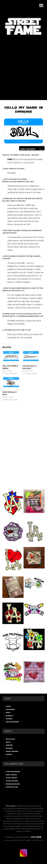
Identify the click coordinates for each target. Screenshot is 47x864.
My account (10, 739)
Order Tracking (12, 751)
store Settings (12, 781)
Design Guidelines (13, 784)
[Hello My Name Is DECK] (11, 383)
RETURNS (9, 748)
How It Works (11, 775)
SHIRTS (8, 706)
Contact (9, 754)
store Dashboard (13, 771)
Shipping (9, 745)
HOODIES (9, 719)
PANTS (8, 712)
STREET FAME (23, 23)
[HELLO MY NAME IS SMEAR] (11, 357)
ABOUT (8, 742)
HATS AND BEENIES (12, 722)
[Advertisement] (23, 75)
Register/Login (12, 787)
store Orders (11, 778)
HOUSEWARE (10, 709)
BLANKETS (9, 716)
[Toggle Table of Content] (39, 149)
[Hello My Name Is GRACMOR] (31, 357)
